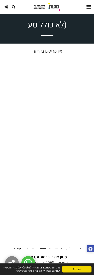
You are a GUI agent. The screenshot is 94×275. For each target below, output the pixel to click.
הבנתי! (76, 269)
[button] (88, 7)
